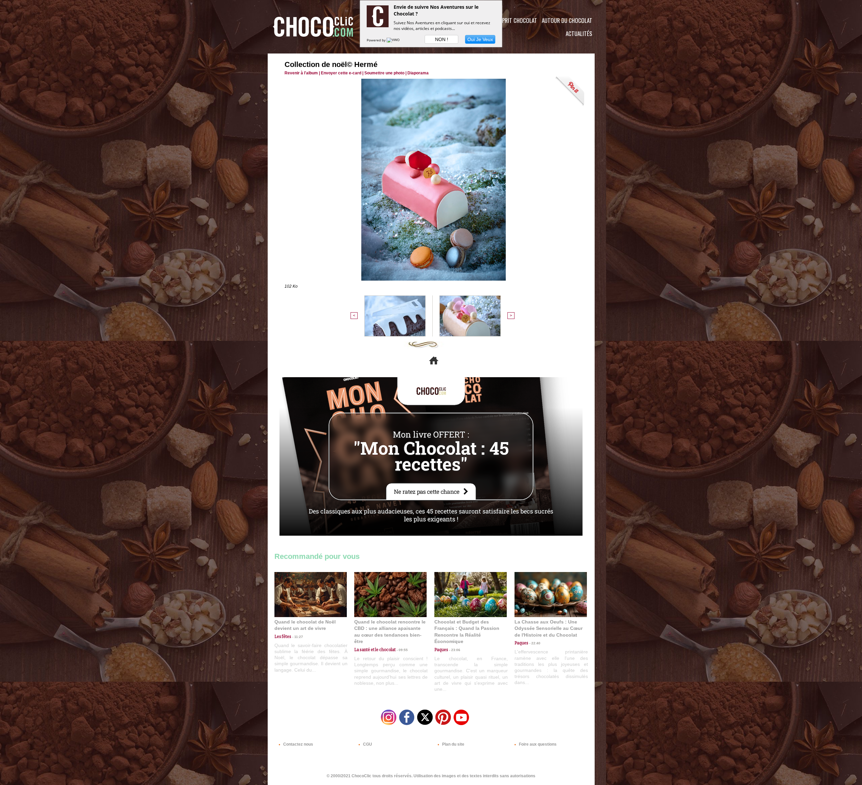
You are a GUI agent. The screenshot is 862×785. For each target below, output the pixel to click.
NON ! (441, 39)
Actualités (579, 33)
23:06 (454, 650)
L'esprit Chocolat (515, 20)
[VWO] (394, 40)
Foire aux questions (537, 744)
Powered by (377, 40)
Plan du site (452, 744)
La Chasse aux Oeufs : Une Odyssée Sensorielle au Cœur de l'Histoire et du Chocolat (549, 628)
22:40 (534, 643)
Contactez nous (297, 744)
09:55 (402, 650)
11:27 (297, 637)
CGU (367, 744)
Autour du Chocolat (567, 20)
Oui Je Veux (480, 39)
